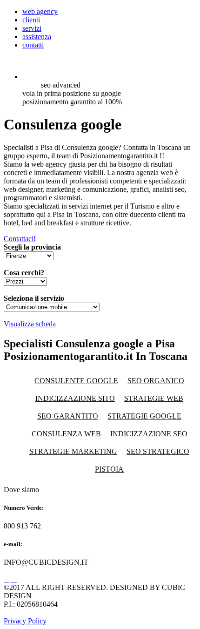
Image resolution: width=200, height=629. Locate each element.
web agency (40, 11)
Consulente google (76, 381)
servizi (31, 28)
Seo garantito (67, 416)
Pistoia (109, 469)
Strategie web (153, 398)
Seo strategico (158, 451)
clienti (31, 20)
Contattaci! (20, 239)
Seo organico (155, 381)
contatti (33, 45)
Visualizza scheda (30, 324)
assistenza (36, 37)
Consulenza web (66, 434)
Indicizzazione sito (75, 398)
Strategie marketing (73, 451)
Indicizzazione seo (148, 434)
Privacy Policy (25, 621)
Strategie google (144, 416)
